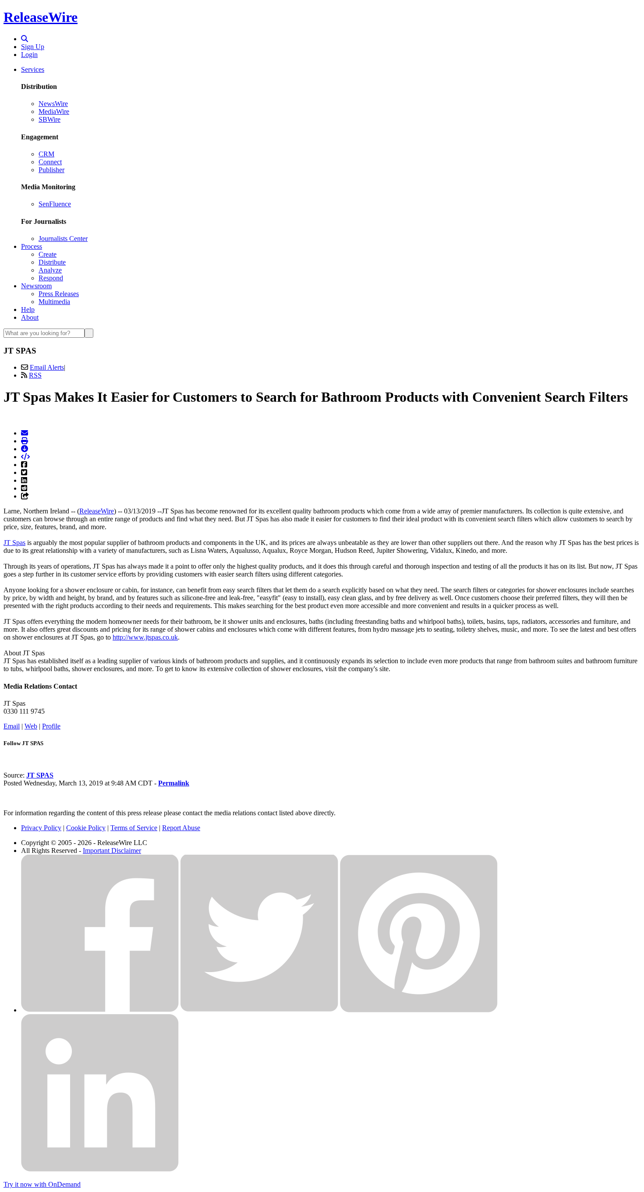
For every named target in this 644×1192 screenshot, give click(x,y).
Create (48, 254)
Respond (51, 278)
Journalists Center (63, 238)
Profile (51, 726)
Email (12, 726)
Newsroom (36, 286)
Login (29, 54)
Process (31, 246)
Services (32, 69)
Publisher (51, 169)
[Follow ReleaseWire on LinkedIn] (100, 1169)
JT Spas (14, 542)
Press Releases (59, 293)
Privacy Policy (41, 827)
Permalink (173, 783)
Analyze (50, 270)
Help (28, 309)
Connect (50, 162)
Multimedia (54, 301)
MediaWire (54, 111)
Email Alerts (47, 367)
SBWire (49, 119)
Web (31, 726)
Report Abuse (181, 827)
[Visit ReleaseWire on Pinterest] (419, 1010)
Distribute (52, 262)
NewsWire (53, 103)
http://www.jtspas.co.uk (145, 637)
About (30, 317)
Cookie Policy (86, 827)
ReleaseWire (41, 17)
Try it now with (42, 1184)
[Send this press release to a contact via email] (24, 433)
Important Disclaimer (112, 850)
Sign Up (32, 46)
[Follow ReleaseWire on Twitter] (259, 1010)
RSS (35, 375)
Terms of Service (133, 827)
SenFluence (55, 204)
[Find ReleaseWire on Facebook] (100, 1010)
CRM (46, 154)
